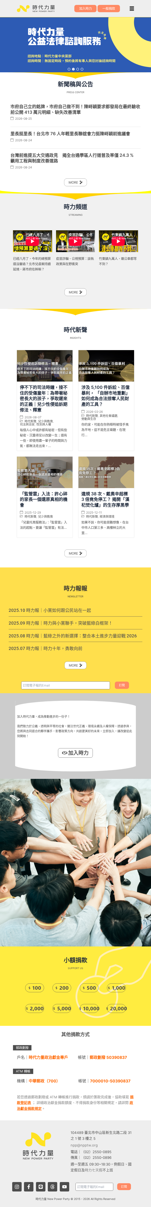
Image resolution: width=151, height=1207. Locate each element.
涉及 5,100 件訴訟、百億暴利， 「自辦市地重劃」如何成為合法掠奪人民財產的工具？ (105, 396)
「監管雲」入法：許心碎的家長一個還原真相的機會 (43, 499)
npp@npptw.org (84, 1145)
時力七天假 (93, 1170)
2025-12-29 (33, 512)
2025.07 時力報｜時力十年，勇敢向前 (45, 648)
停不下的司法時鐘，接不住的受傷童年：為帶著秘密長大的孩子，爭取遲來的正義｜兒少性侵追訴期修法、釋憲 (43, 398)
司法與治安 (27, 424)
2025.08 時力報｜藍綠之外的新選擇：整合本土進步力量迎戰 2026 (73, 635)
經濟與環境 (107, 516)
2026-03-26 (94, 411)
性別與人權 (43, 424)
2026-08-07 (33, 417)
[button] (132, 9)
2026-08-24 (23, 140)
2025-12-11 (94, 512)
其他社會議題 (108, 415)
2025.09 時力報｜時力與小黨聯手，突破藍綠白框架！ (61, 623)
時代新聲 (30, 421)
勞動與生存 (88, 418)
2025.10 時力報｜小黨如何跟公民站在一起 (50, 610)
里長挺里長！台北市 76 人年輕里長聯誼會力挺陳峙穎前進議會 (70, 133)
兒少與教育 (45, 421)
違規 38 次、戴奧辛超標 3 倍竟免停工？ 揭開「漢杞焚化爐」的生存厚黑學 (105, 499)
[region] (75, 44)
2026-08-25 (23, 118)
